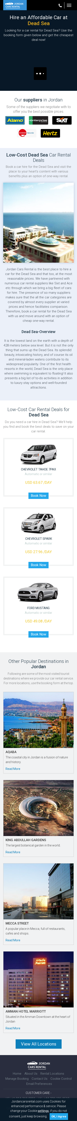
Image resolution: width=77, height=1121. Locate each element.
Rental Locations (52, 1073)
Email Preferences (39, 1083)
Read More (13, 769)
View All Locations (38, 1044)
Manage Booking (17, 1078)
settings (43, 1110)
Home (17, 1073)
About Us (30, 1073)
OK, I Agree (58, 1116)
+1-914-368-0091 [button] (61, 5)
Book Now (38, 496)
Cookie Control (61, 1078)
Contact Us (39, 1078)
